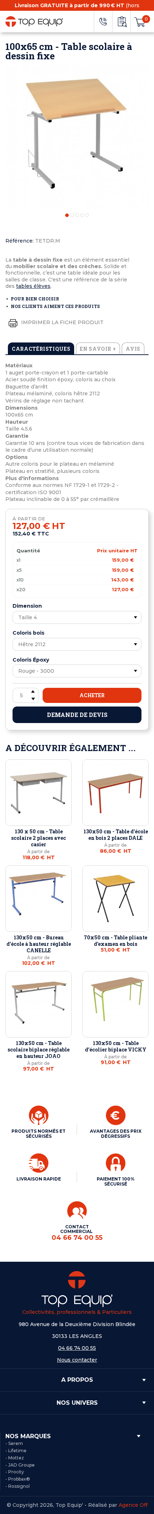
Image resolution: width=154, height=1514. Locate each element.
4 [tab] (82, 215)
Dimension (27, 606)
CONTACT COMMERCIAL (77, 1233)
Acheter (92, 695)
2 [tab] (72, 215)
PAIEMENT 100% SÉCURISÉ (116, 1181)
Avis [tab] (133, 348)
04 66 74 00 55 (77, 1348)
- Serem (14, 1443)
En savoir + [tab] (98, 348)
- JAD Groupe (20, 1465)
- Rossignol (17, 1486)
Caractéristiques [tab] (41, 348)
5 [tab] (87, 215)
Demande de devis (77, 714)
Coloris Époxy (31, 660)
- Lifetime (16, 1450)
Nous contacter (77, 1360)
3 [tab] (77, 215)
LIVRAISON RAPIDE (38, 1179)
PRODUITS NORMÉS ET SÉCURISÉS (38, 1133)
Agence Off (133, 1505)
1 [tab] (67, 215)
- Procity (14, 1471)
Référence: (19, 241)
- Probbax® (17, 1479)
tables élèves (33, 286)
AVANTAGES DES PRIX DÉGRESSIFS (115, 1133)
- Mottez (14, 1457)
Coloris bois (28, 633)
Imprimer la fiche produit (62, 322)
